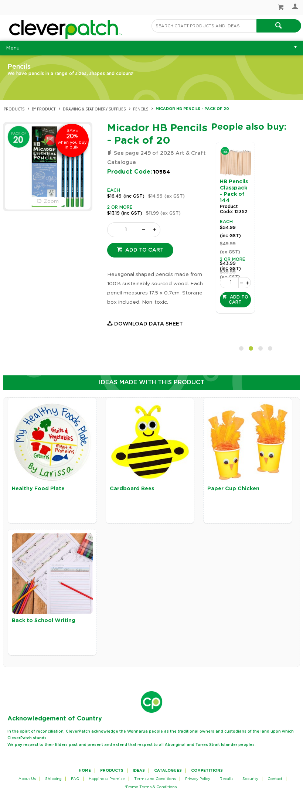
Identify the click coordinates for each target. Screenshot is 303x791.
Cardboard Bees (132, 488)
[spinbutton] (124, 230)
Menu (13, 48)
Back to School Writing (43, 620)
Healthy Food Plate (38, 488)
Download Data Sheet (148, 324)
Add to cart (144, 250)
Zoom (51, 201)
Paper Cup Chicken (233, 488)
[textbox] (204, 26)
